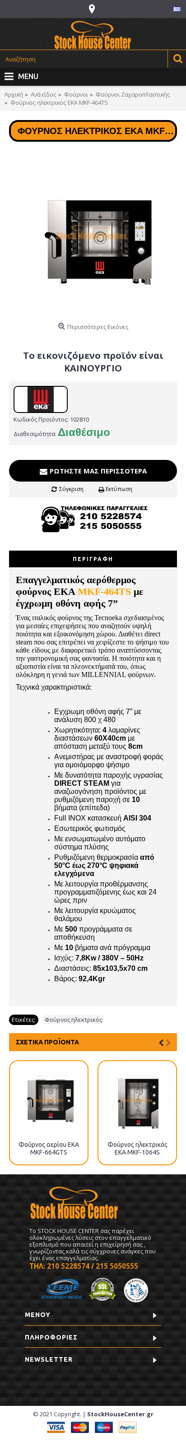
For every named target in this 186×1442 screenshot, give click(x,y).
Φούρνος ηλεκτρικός (73, 1019)
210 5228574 (68, 1265)
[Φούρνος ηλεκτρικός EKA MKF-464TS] (93, 235)
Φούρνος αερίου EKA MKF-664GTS (49, 1148)
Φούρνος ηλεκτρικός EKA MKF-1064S (137, 1148)
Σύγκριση (71, 489)
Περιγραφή (93, 559)
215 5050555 (117, 1265)
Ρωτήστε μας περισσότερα (97, 470)
